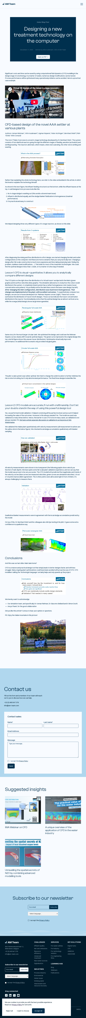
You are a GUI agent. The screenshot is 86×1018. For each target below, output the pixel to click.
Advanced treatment (37, 957)
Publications (55, 973)
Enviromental (38, 975)
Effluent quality (39, 946)
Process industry (40, 973)
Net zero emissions (40, 948)
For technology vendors (56, 952)
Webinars (54, 970)
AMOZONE (71, 954)
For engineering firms (56, 957)
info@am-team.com (11, 705)
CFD (69, 948)
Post (47, 22)
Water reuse (38, 978)
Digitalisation (38, 963)
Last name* (48, 722)
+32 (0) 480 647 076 (11, 702)
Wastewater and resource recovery (40, 985)
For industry (55, 948)
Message (11, 740)
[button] (81, 4)
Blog (52, 967)
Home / (39, 22)
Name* (10, 722)
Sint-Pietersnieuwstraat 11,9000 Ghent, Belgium (14, 948)
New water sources (40, 961)
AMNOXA (71, 951)
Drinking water (39, 981)
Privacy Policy (23, 761)
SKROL (78, 1009)
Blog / (44, 22)
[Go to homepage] (12, 942)
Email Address (13, 731)
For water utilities (57, 946)
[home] (9, 4)
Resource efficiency (37, 952)
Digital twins (72, 946)
